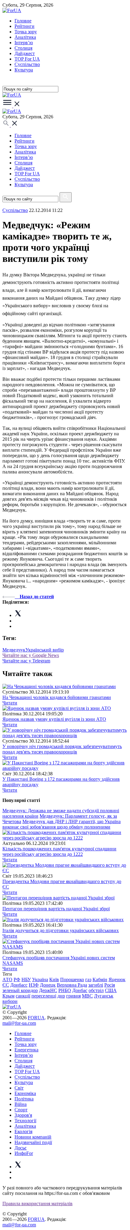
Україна (40, 979)
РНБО (64, 990)
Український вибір (44, 649)
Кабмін (100, 979)
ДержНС (48, 990)
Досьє (21, 1147)
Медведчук (13, 649)
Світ (19, 1087)
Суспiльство (27, 64)
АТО (7, 979)
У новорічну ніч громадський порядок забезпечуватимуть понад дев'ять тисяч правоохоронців (62, 749)
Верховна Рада (72, 985)
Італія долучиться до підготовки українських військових (60, 930)
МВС (87, 995)
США (111, 990)
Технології (25, 1120)
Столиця (23, 48)
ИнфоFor (24, 1153)
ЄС (5, 985)
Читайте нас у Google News (30, 655)
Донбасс (19, 985)
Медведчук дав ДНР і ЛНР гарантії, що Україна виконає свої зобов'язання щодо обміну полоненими (61, 824)
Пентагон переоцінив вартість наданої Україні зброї (56, 908)
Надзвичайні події (33, 1142)
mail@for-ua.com (19, 1023)
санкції (23, 995)
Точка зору (26, 31)
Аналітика (25, 37)
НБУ (26, 979)
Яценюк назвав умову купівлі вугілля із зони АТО (54, 719)
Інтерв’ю (24, 42)
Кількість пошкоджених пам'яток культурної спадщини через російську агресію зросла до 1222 (59, 851)
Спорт (21, 1109)
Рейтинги (24, 26)
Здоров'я (23, 1115)
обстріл (96, 990)
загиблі (95, 985)
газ (88, 979)
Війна (21, 1104)
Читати (9, 702)
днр (61, 995)
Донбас (79, 990)
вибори (10, 1001)
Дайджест (25, 53)
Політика (24, 1098)
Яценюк (117, 979)
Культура (24, 69)
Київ (54, 979)
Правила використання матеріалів (37, 1203)
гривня (73, 995)
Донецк (48, 985)
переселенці (43, 995)
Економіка (25, 1093)
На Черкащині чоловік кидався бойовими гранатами (56, 697)
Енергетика (26, 1049)
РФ (17, 979)
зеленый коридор (20, 990)
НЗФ (34, 985)
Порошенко (72, 979)
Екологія (23, 1131)
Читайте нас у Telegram (26, 660)
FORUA (36, 1017)
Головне (23, 20)
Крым (8, 995)
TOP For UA (27, 58)
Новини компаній (33, 1136)
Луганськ (103, 995)
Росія (109, 985)
